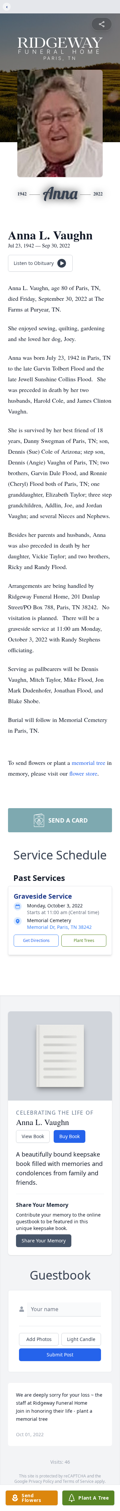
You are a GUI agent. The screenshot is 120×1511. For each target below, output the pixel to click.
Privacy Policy (41, 1481)
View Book (33, 1136)
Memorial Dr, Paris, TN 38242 (59, 927)
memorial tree (88, 763)
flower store (83, 773)
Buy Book (69, 1136)
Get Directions (36, 940)
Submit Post (60, 1354)
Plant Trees (84, 940)
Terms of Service (78, 1481)
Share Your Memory (44, 1240)
